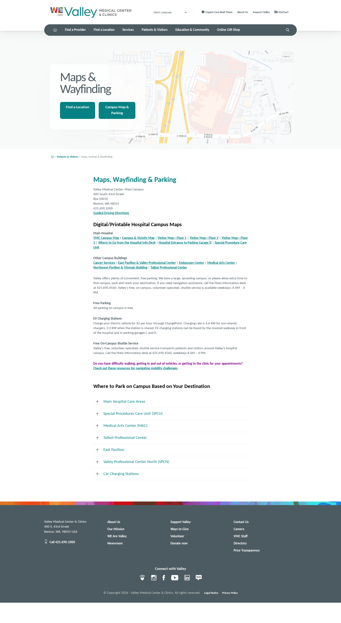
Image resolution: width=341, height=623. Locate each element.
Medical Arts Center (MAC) (125, 426)
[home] (55, 30)
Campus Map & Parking (117, 110)
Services (128, 30)
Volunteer (177, 536)
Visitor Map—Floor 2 (204, 238)
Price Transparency (247, 550)
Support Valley (261, 12)
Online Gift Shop (228, 30)
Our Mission (115, 529)
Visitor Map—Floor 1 (172, 238)
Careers (239, 529)
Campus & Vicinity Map (138, 238)
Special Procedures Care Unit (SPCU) (133, 414)
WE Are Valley (117, 536)
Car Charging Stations (121, 474)
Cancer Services (104, 263)
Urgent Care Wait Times (218, 12)
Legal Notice (211, 593)
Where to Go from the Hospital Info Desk (127, 243)
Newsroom (115, 543)
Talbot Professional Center (169, 267)
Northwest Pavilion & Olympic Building (120, 267)
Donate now (179, 543)
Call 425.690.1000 (62, 542)
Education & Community (192, 30)
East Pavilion (113, 450)
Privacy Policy (230, 593)
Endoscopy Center (191, 263)
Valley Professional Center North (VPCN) (136, 462)
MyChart (283, 12)
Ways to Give (179, 529)
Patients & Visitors (155, 30)
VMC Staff (240, 536)
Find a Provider (75, 30)
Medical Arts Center (221, 263)
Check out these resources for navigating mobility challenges (135, 368)
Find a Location (104, 30)
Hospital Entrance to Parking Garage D (185, 243)
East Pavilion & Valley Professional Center (147, 263)
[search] (287, 30)
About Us (242, 12)
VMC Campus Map (106, 238)
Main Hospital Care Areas (124, 402)
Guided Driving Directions (111, 213)
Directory (240, 543)
